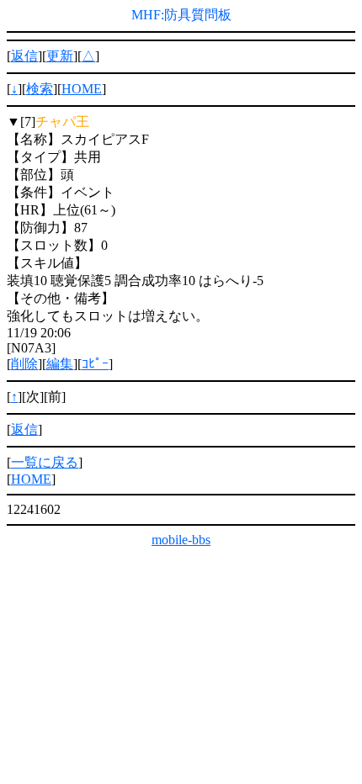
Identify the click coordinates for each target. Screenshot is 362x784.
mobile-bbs (181, 539)
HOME (81, 89)
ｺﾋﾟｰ (95, 364)
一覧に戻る (44, 462)
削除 (24, 364)
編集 (59, 364)
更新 (59, 56)
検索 (39, 89)
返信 (24, 56)
